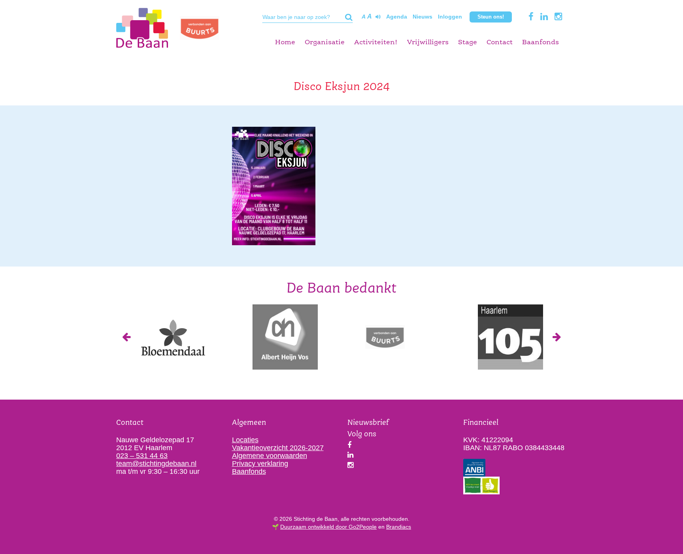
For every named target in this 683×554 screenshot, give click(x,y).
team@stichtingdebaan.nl (156, 464)
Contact (500, 42)
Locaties (245, 440)
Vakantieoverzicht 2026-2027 (278, 448)
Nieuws (422, 16)
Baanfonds (540, 42)
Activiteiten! (376, 42)
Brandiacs (398, 527)
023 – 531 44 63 (142, 456)
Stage (467, 42)
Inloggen (450, 16)
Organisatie (325, 42)
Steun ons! (490, 17)
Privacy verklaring (260, 464)
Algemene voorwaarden (269, 456)
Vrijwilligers (428, 42)
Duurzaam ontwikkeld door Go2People (328, 527)
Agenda (396, 16)
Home (285, 42)
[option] (172, 337)
